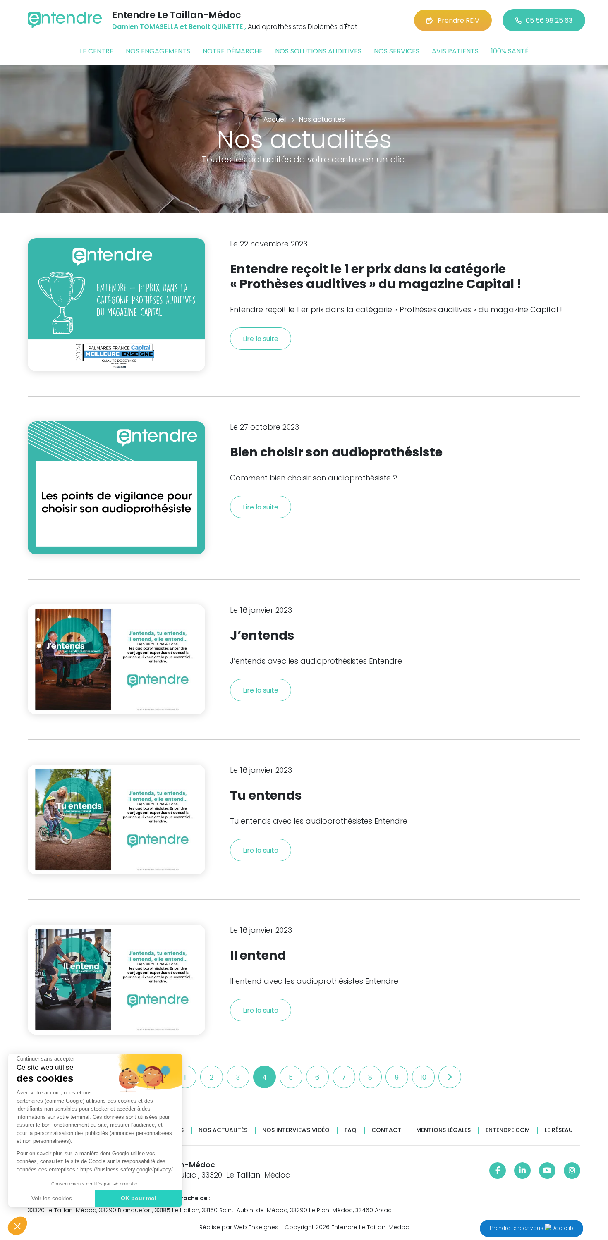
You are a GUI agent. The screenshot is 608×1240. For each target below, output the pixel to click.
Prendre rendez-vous (517, 1228)
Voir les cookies (51, 1198)
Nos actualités (223, 1130)
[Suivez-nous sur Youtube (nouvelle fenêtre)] (547, 1170)
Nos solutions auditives (318, 51)
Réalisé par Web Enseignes (238, 1227)
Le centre (96, 51)
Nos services (396, 51)
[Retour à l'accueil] (65, 20)
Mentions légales (443, 1130)
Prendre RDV (458, 20)
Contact (386, 1130)
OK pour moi (138, 1198)
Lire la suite (260, 339)
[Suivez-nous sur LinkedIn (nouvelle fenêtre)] (522, 1170)
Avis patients (455, 51)
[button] (17, 1226)
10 (423, 1077)
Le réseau (559, 1130)
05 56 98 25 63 (549, 20)
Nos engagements (158, 51)
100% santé (510, 51)
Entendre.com (508, 1130)
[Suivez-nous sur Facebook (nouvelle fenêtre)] (497, 1170)
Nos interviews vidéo (296, 1130)
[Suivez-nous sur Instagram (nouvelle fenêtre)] (572, 1170)
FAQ (351, 1130)
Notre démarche (233, 51)
